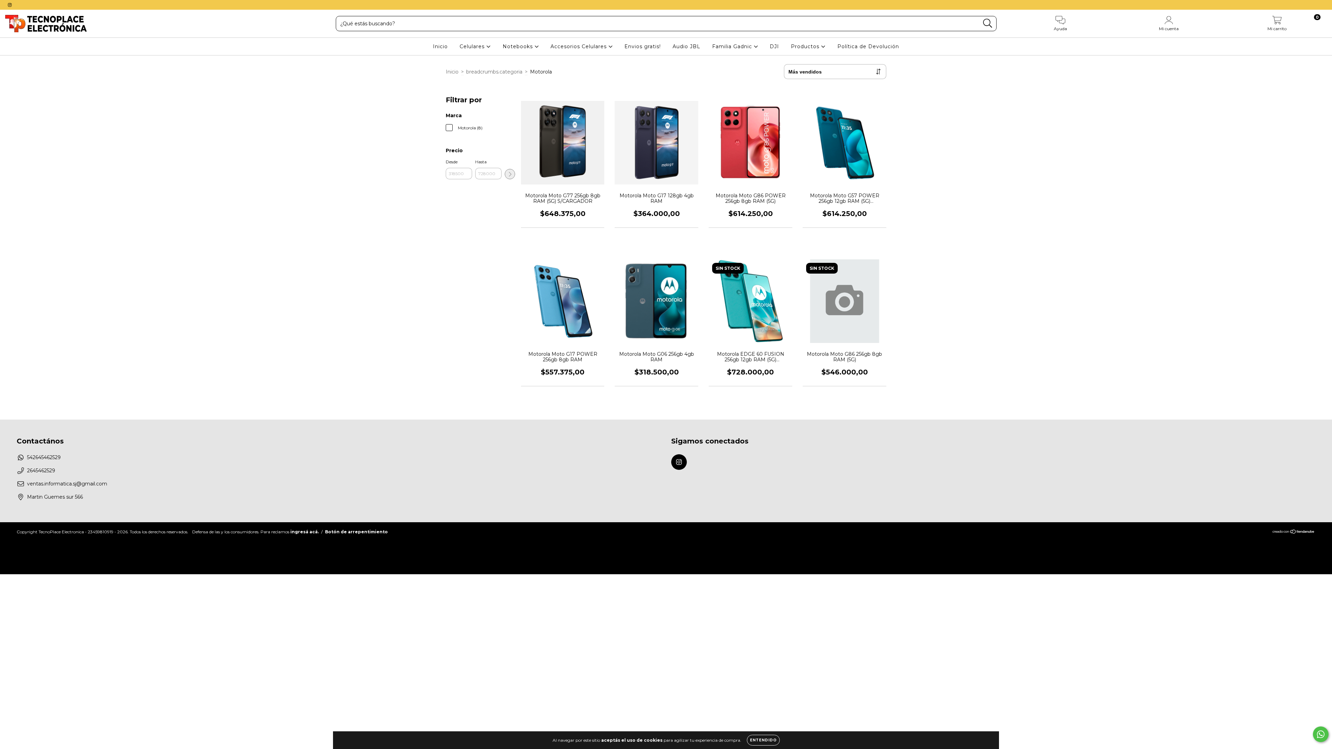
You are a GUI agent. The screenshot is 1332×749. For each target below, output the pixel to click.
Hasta (481, 161)
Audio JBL (686, 46)
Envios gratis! (642, 46)
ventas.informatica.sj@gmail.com (67, 484)
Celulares (473, 46)
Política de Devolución (868, 46)
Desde (452, 161)
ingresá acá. (304, 531)
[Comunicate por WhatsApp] (1321, 734)
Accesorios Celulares (579, 46)
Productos (806, 46)
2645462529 (41, 470)
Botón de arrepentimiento (356, 531)
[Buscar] (988, 23)
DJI (774, 46)
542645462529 (44, 457)
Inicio (440, 46)
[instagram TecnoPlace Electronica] (9, 5)
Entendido (763, 740)
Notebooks (519, 46)
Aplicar (510, 174)
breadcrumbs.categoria (494, 72)
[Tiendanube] (1293, 532)
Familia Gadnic (733, 46)
